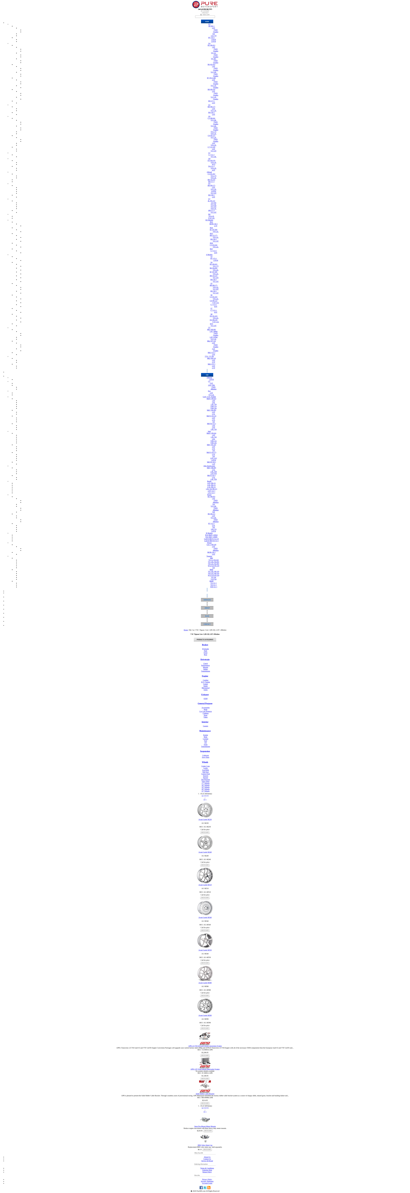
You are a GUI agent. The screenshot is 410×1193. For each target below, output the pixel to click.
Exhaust (205, 694)
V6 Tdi (213, 577)
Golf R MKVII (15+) (211, 541)
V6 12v (213, 53)
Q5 (209, 183)
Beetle (209, 481)
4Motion (213, 389)
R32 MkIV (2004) (211, 535)
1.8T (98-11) (211, 483)
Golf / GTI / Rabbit (209, 397)
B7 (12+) (211, 523)
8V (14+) (211, 38)
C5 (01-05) (211, 174)
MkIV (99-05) (211, 399)
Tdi (213, 34)
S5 (211, 283)
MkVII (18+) (211, 462)
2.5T (215, 226)
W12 (213, 164)
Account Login (207, 1183)
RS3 (211, 222)
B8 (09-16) (211, 89)
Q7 (209, 199)
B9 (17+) (211, 101)
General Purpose (205, 703)
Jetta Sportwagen (209, 466)
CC (209, 381)
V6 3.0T (213, 151)
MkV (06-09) (211, 410)
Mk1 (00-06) (211, 329)
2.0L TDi (213, 472)
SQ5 (211, 324)
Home (186, 630)
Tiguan (209, 543)
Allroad (209, 172)
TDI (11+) (213, 587)
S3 (211, 256)
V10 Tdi (213, 579)
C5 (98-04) (211, 118)
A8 (209, 159)
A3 (209, 24)
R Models (209, 533)
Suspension (205, 751)
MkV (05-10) (211, 445)
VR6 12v (213, 406)
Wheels (205, 762)
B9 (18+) (211, 112)
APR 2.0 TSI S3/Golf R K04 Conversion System (205, 1046)
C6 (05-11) (211, 135)
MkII (211, 570)
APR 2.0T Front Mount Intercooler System (205, 1069)
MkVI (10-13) (211, 416)
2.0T (213, 28)
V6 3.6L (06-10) (213, 571)
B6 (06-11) (211, 514)
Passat (209, 495)
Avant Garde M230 (205, 819)
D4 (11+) (211, 166)
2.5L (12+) (211, 493)
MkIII (211, 581)
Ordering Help (207, 1170)
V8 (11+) (213, 585)
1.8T (213, 47)
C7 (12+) (213, 310)
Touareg (209, 556)
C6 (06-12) (213, 301)
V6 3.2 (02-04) (214, 560)
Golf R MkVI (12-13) (211, 539)
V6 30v (213, 59)
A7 (209, 153)
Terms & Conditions (207, 1168)
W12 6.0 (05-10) (213, 566)
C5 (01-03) (213, 297)
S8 (211, 314)
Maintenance (205, 731)
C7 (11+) (211, 155)
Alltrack (209, 377)
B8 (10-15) (213, 276)
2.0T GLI (213, 458)
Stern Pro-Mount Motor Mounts (205, 1126)
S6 (211, 295)
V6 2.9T (216, 241)
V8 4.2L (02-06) (213, 564)
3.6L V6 (213, 529)
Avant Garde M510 (205, 885)
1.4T (213, 464)
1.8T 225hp (213, 337)
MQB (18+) (213, 224)
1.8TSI (213, 39)
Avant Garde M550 (205, 950)
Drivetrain (205, 659)
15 (204, 799)
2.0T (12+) (211, 491)
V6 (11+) (213, 583)
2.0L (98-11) (211, 485)
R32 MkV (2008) (211, 537)
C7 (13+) (213, 251)
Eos (209, 391)
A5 (209, 105)
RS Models (209, 220)
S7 (211, 308)
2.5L (213, 414)
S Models (209, 255)
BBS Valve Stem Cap (205, 1145)
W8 (213, 512)
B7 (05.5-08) (211, 78)
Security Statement (207, 1181)
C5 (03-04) (213, 245)
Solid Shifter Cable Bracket (205, 1094)
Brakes (205, 645)
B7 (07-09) (213, 230)
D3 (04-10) (211, 160)
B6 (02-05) (211, 64)
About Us (207, 1157)
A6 (209, 116)
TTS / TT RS (209, 356)
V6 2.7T (213, 132)
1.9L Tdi (214, 404)
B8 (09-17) (211, 185)
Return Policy (207, 1172)
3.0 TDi (213, 203)
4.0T (213, 170)
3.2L (213, 349)
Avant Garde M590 (205, 1015)
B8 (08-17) (211, 107)
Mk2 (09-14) (211, 358)
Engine (205, 676)
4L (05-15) (211, 201)
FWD (216, 30)
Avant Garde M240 (205, 852)
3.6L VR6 (211, 385)
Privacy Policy (207, 1179)
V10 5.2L (211, 218)
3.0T (213, 143)
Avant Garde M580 (205, 983)
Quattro (215, 32)
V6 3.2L (213, 86)
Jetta (209, 431)
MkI (211, 558)
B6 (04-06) (213, 268)
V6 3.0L (213, 72)
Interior (205, 722)
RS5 (211, 233)
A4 (209, 43)
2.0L (213, 402)
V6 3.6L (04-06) (213, 562)
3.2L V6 (213, 36)
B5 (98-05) (211, 497)
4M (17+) (211, 210)
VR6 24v (213, 408)
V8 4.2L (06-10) (213, 573)
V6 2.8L (213, 120)
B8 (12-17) (213, 235)
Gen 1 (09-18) (211, 545)
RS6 (211, 243)
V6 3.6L (213, 205)
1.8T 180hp (213, 331)
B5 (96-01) (211, 45)
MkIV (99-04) (211, 433)
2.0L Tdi (214, 429)
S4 (211, 262)
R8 (209, 214)
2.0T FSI (214, 473)
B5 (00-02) (213, 264)
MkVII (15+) (211, 424)
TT (209, 328)
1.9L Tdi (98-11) (211, 489)
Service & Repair (207, 1161)
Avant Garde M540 (205, 917)
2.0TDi (213, 191)
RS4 (211, 228)
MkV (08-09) (211, 468)
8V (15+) (213, 258)
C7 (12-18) (211, 147)
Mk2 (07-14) (211, 341)
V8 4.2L (213, 134)
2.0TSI (213, 41)
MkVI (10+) (211, 475)
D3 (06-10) (213, 320)
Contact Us (207, 1159)
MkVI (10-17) (211, 452)
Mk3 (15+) (211, 352)
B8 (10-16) (211, 180)
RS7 (211, 249)
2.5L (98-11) (211, 487)
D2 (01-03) (213, 316)
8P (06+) (211, 26)
